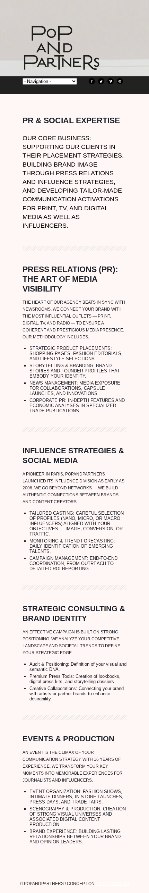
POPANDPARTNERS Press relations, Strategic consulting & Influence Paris (74, 59)
